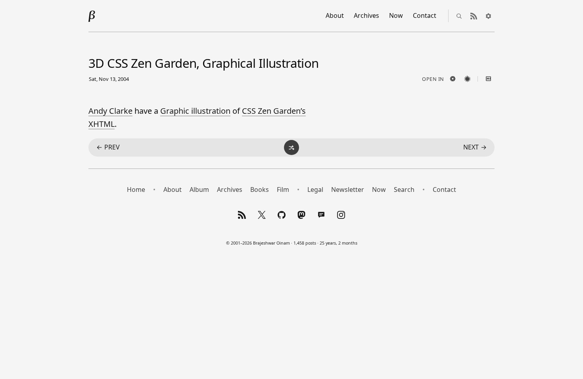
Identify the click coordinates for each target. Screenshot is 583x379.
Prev (108, 147)
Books (259, 189)
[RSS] (242, 215)
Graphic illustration (195, 110)
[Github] (282, 215)
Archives (366, 15)
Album (199, 189)
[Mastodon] (301, 215)
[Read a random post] (291, 147)
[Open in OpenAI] (452, 79)
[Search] (459, 16)
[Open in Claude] (467, 79)
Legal (315, 189)
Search (404, 189)
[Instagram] (341, 215)
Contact (424, 15)
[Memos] (321, 215)
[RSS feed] (473, 16)
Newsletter (347, 189)
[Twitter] (262, 215)
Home (136, 189)
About (335, 15)
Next (475, 147)
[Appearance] (488, 16)
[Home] (92, 16)
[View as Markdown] (488, 79)
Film (283, 189)
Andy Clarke (110, 110)
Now (396, 15)
